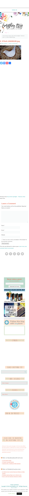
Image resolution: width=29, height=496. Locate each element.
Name (3, 225)
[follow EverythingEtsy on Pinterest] (14, 414)
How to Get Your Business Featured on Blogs (12, 476)
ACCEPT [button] (19, 493)
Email (3, 230)
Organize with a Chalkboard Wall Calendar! (11, 463)
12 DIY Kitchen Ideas (6, 460)
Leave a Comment (13, 43)
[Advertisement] (14, 131)
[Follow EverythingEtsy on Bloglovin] (14, 324)
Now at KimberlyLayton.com (11, 469)
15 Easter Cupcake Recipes (8, 462)
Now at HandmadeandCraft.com (12, 458)
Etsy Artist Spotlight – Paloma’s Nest (16, 196)
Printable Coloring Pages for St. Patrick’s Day (11, 475)
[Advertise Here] (12, 441)
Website (3, 235)
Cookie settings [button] (11, 493)
